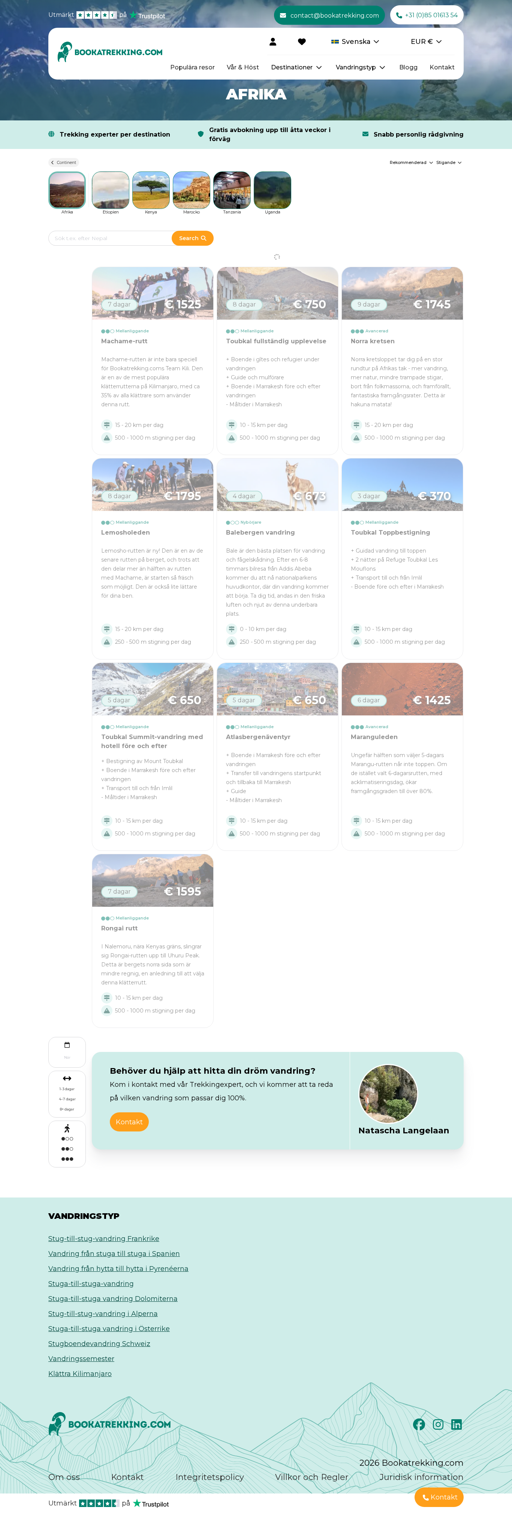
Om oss (64, 1477)
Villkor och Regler (312, 1477)
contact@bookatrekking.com (334, 15)
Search (189, 238)
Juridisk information (422, 1477)
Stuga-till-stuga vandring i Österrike (109, 1329)
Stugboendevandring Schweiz (99, 1344)
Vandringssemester (81, 1359)
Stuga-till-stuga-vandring (91, 1284)
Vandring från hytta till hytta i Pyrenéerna (118, 1269)
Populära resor (192, 67)
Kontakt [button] (129, 1122)
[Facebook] (420, 1426)
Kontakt (442, 67)
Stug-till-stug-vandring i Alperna (103, 1314)
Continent (66, 162)
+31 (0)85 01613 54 (431, 15)
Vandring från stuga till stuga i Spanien (114, 1254)
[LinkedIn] (457, 1426)
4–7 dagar (67, 1099)
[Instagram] (439, 1426)
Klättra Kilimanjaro (80, 1374)
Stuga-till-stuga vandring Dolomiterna (113, 1299)
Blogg (408, 67)
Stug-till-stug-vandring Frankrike (103, 1239)
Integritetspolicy (209, 1477)
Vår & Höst (243, 67)
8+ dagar (67, 1109)
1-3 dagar (67, 1089)
